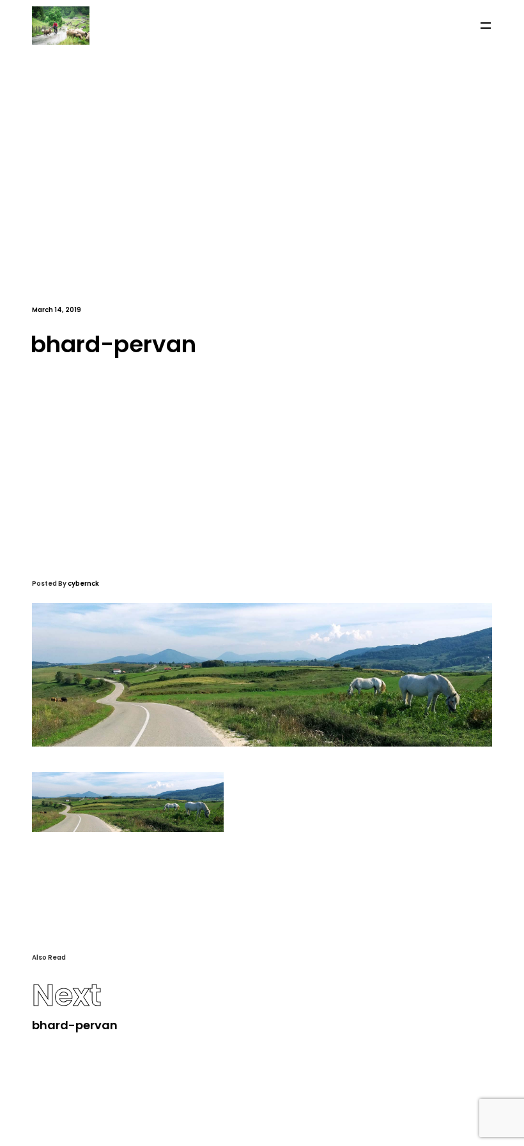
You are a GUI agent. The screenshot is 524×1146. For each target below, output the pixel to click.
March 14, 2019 (56, 310)
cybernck (83, 583)
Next (67, 995)
